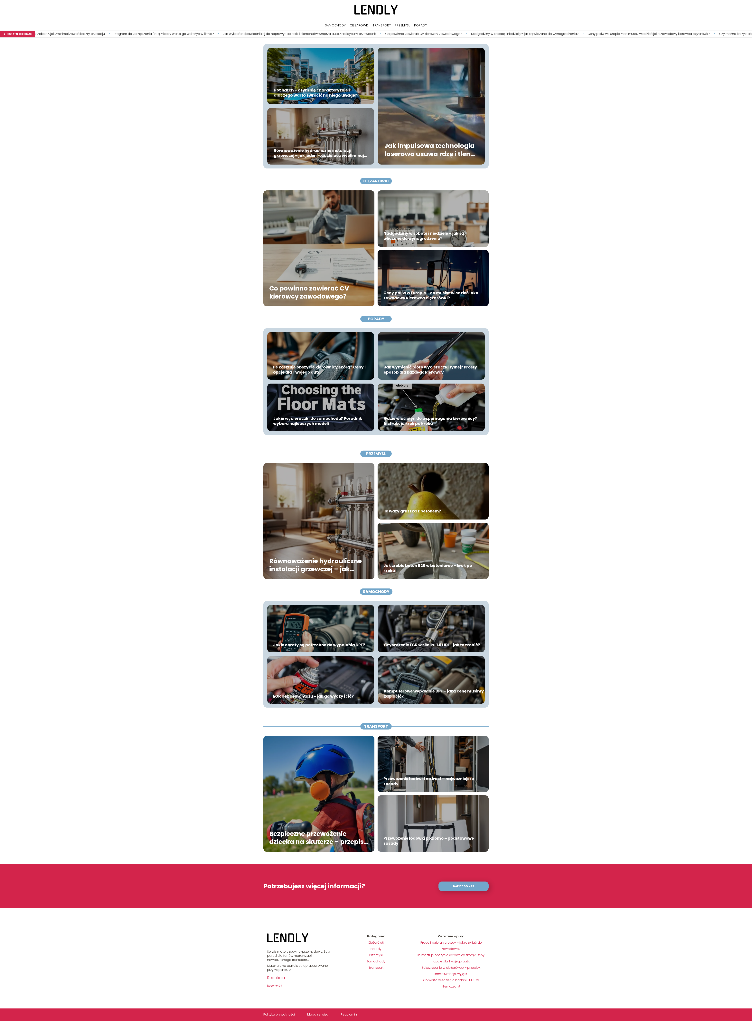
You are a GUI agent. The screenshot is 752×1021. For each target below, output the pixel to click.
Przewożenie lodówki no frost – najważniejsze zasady (428, 781)
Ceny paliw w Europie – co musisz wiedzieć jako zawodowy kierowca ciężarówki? (462, 34)
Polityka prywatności (279, 1014)
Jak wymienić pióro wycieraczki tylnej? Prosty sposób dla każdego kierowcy (430, 370)
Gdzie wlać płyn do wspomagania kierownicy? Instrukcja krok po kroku (430, 421)
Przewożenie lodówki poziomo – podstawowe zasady (428, 841)
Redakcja (276, 977)
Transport (382, 25)
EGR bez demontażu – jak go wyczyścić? (313, 696)
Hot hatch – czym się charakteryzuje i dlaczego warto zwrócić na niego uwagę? (315, 93)
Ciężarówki (359, 25)
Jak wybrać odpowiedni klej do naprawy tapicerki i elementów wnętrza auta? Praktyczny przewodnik (113, 34)
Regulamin (349, 1014)
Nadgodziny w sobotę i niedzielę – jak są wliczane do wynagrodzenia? (338, 34)
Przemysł (402, 25)
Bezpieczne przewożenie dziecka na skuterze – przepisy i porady (318, 837)
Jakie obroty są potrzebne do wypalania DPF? (319, 644)
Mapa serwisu (317, 1014)
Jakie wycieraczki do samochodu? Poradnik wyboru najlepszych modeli (317, 421)
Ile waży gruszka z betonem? (412, 511)
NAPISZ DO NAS (463, 886)
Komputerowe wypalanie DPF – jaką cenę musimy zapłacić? (434, 694)
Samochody (335, 25)
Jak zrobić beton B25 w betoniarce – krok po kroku (427, 568)
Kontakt (274, 985)
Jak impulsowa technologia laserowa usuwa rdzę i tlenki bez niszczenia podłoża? (687, 34)
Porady (420, 25)
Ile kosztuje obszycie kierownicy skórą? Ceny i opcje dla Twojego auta (319, 370)
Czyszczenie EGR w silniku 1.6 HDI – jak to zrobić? (432, 644)
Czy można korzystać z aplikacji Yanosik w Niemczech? (574, 34)
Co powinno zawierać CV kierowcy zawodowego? (237, 34)
